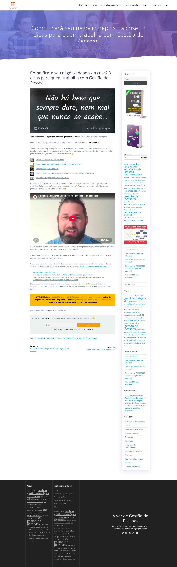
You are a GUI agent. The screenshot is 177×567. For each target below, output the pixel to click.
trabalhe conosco (130, 220)
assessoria (126, 164)
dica (80, 338)
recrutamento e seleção (132, 213)
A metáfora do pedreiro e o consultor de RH (52, 178)
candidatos (127, 177)
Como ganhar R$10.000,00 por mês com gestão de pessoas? (59, 164)
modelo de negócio (129, 207)
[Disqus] (73, 380)
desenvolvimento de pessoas (132, 185)
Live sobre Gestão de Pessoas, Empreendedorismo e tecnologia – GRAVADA (65, 173)
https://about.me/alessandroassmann (91, 266)
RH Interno (129, 463)
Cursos (127, 425)
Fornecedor (129, 441)
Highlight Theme (140, 528)
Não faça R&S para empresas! (47, 169)
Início (80, 5)
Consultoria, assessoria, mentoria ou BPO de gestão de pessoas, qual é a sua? (62, 275)
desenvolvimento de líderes (136, 182)
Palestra (126, 210)
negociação (139, 207)
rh (125, 217)
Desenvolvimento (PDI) (134, 429)
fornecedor (128, 194)
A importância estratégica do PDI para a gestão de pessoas (55, 280)
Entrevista (143, 191)
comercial (143, 177)
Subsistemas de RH (132, 467)
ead (142, 188)
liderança (131, 202)
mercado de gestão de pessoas (134, 204)
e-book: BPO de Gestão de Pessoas (64, 297)
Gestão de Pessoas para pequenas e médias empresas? (135, 408)
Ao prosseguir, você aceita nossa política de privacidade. (73, 329)
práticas (134, 210)
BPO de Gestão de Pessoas (137, 5)
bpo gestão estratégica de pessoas (48, 338)
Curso (143, 180)
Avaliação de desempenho (135, 421)
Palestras (128, 455)
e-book (138, 188)
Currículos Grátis (131, 249)
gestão (136, 193)
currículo (137, 180)
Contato (157, 5)
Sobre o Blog (91, 5)
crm (132, 180)
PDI (130, 210)
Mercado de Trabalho (133, 451)
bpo (138, 164)
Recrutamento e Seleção (134, 459)
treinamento (140, 220)
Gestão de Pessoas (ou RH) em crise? (50, 160)
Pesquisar (127, 154)
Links (166, 5)
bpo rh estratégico (70, 338)
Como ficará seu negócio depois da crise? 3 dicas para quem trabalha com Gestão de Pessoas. (68, 277)
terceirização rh (141, 217)
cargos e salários (135, 177)
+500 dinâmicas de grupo (110, 5)
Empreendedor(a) (131, 433)
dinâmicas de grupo (129, 188)
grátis (125, 202)
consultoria (127, 180)
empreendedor (132, 191)
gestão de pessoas (90, 338)
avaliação (132, 164)
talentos (134, 217)
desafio (126, 182)
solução (129, 217)
